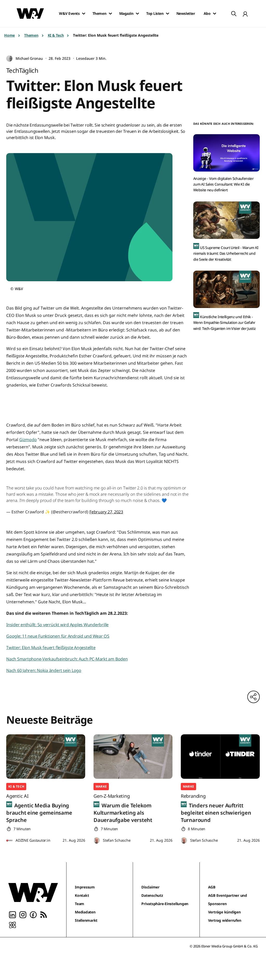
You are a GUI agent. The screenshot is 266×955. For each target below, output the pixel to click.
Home (9, 35)
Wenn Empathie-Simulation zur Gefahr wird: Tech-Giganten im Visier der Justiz (224, 322)
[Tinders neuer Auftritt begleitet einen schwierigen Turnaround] (220, 756)
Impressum (85, 887)
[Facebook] (33, 914)
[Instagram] (23, 914)
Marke (101, 786)
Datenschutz (152, 895)
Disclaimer (150, 887)
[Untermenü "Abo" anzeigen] (214, 13)
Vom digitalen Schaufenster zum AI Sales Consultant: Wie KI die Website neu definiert (223, 184)
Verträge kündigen (224, 912)
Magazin (126, 13)
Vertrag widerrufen (224, 920)
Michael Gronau (29, 58)
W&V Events (69, 13)
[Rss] (43, 914)
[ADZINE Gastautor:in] (9, 840)
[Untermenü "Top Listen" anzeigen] (167, 13)
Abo (207, 13)
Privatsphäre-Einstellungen (164, 903)
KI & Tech (56, 35)
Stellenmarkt (86, 920)
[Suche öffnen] (234, 13)
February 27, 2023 (106, 512)
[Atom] (12, 924)
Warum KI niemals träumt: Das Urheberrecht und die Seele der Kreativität (225, 253)
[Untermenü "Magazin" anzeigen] (137, 13)
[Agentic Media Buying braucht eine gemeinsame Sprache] (45, 756)
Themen (99, 13)
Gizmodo (28, 439)
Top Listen (154, 13)
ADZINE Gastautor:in (33, 840)
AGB (211, 887)
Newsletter (185, 13)
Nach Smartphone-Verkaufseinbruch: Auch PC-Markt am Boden (67, 659)
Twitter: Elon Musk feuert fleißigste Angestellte (50, 647)
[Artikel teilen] (253, 697)
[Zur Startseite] (33, 892)
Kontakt (82, 895)
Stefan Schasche (116, 840)
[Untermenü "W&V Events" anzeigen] (84, 13)
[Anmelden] (245, 13)
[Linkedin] (12, 914)
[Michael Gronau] (9, 58)
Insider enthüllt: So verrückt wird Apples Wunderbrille (57, 624)
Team (79, 903)
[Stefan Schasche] (97, 840)
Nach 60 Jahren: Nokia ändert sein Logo (43, 670)
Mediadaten (85, 912)
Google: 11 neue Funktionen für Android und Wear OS (57, 636)
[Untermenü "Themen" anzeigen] (110, 13)
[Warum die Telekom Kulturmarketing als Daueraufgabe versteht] (133, 756)
